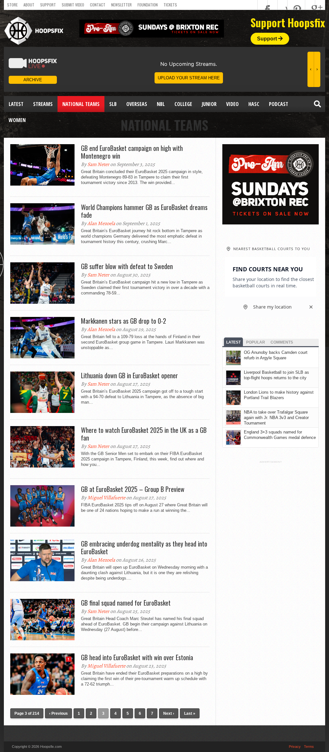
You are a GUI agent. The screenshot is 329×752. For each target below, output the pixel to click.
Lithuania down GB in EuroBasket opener (129, 375)
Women (17, 120)
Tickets (170, 4)
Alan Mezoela (101, 223)
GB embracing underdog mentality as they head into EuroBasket (144, 547)
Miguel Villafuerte (106, 497)
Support (48, 4)
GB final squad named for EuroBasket (126, 603)
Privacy (295, 746)
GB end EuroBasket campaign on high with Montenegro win (132, 152)
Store (12, 4)
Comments (282, 342)
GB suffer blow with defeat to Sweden (127, 266)
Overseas (136, 104)
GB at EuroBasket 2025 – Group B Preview (132, 489)
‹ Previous (58, 713)
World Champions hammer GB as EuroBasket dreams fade (144, 211)
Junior (209, 104)
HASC (253, 104)
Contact (97, 4)
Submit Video (73, 4)
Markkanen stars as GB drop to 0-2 (123, 321)
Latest (16, 104)
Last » (189, 713)
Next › (168, 713)
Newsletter (121, 4)
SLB (113, 104)
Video (232, 104)
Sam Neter (98, 164)
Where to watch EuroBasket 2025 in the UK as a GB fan (144, 434)
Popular (255, 342)
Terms (309, 746)
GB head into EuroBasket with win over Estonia (137, 657)
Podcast (278, 104)
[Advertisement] (270, 559)
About (28, 4)
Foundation (148, 4)
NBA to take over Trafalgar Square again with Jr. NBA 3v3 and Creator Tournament (276, 417)
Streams (43, 104)
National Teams (81, 104)
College (183, 104)
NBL (161, 104)
